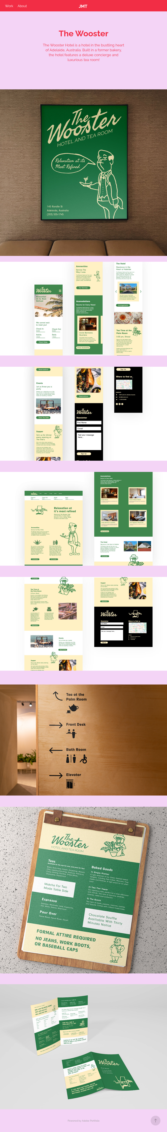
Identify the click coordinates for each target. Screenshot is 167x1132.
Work (9, 5)
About (22, 5)
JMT (83, 6)
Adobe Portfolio (90, 1120)
